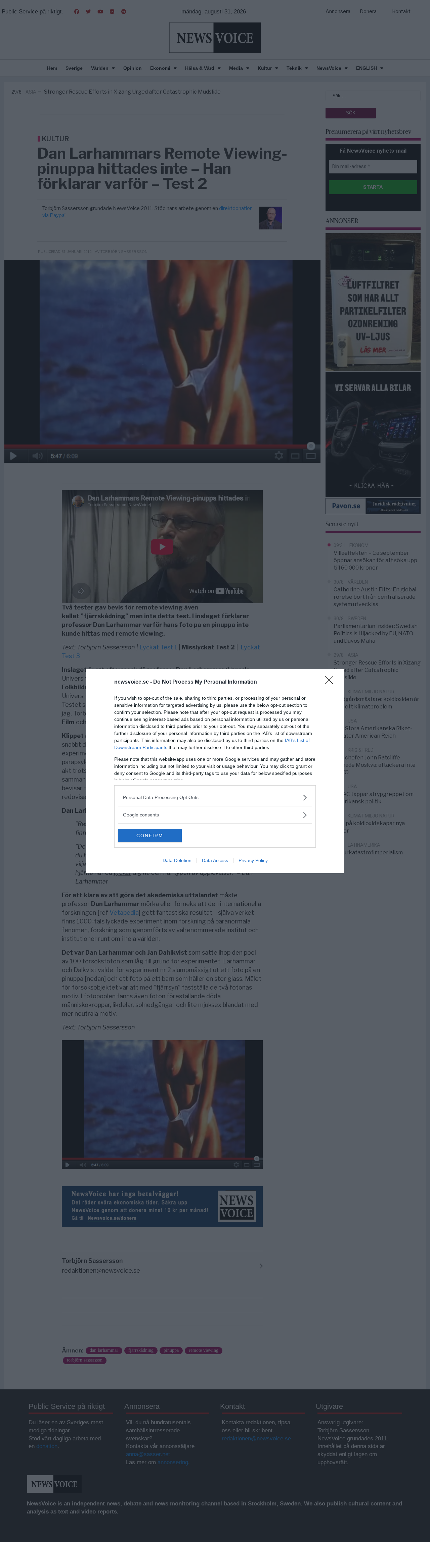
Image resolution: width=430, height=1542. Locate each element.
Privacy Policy (253, 860)
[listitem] (215, 797)
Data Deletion (177, 860)
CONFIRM (149, 835)
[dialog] (215, 771)
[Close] (331, 682)
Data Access (215, 860)
